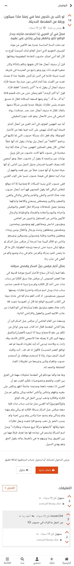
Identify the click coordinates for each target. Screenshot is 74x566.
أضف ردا (26, 516)
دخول (22, 470)
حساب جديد (45, 470)
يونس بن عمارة (54, 28)
